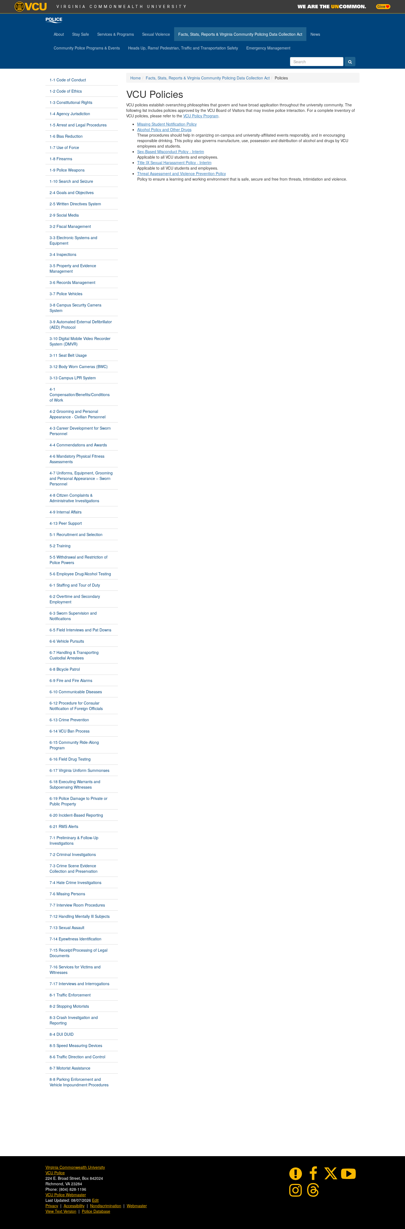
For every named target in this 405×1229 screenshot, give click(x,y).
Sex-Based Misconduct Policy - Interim (170, 151)
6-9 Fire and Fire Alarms (71, 680)
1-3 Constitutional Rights (71, 102)
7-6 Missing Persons (67, 893)
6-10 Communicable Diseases (76, 691)
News (315, 34)
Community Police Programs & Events (87, 48)
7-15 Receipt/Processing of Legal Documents (78, 952)
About (59, 34)
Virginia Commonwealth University (122, 6)
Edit (95, 1200)
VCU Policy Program (200, 115)
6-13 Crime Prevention (69, 719)
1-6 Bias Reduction (66, 136)
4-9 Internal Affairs (66, 512)
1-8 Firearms (61, 158)
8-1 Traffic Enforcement (70, 995)
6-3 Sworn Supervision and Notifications (73, 615)
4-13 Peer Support (66, 523)
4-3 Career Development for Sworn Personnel (80, 430)
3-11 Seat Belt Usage (68, 355)
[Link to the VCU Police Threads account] (313, 1189)
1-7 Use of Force (64, 147)
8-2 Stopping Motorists (69, 1006)
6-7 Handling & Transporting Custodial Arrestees (74, 655)
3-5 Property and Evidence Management (73, 268)
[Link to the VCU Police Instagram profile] (295, 1189)
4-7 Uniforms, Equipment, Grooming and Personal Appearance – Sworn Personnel (81, 478)
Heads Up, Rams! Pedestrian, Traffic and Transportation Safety (183, 48)
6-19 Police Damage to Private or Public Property (78, 801)
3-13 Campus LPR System (73, 377)
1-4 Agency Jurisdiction (70, 113)
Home (135, 78)
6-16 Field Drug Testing (70, 759)
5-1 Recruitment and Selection (76, 534)
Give (381, 6)
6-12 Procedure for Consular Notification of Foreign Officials (76, 705)
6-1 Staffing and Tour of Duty (75, 585)
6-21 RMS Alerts (64, 826)
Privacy (51, 1205)
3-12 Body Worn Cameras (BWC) (79, 366)
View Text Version (60, 1211)
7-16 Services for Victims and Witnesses (75, 969)
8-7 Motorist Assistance (70, 1068)
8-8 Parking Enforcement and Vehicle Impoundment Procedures (79, 1081)
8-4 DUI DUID (62, 1034)
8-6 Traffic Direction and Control (77, 1056)
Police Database (96, 1211)
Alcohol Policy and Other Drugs (164, 129)
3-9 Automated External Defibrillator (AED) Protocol (81, 324)
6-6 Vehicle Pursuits (67, 641)
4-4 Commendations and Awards (78, 445)
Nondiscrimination (105, 1205)
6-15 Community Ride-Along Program (74, 744)
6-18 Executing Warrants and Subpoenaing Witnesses (75, 784)
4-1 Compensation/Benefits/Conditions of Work (80, 394)
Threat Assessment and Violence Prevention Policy (181, 173)
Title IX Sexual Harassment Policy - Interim (174, 162)
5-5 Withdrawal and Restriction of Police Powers (78, 559)
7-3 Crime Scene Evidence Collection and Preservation (74, 868)
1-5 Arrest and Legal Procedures (78, 125)
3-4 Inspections (63, 254)
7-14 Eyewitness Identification (75, 938)
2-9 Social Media (64, 215)
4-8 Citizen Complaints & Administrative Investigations (74, 497)
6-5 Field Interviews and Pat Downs (80, 630)
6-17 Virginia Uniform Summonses (79, 770)
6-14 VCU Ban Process (70, 731)
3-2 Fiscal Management (70, 226)
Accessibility (74, 1205)
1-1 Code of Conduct (68, 79)
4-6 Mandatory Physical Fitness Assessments (77, 458)
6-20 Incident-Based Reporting (76, 815)
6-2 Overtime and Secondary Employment (75, 598)
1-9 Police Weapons (67, 170)
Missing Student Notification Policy (167, 124)
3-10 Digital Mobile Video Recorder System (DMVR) (80, 341)
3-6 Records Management (72, 282)
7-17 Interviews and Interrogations (79, 983)
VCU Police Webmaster (65, 1194)
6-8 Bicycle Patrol (65, 669)
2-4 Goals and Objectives (72, 192)
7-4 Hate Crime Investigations (75, 882)
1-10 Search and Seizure (71, 181)
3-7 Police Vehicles (66, 293)
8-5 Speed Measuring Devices (76, 1045)
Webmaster (137, 1205)
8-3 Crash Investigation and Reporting (74, 1020)
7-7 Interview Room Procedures (77, 905)
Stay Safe (80, 34)
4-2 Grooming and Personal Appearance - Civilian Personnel (78, 413)
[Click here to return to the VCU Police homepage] (53, 20)
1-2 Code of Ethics (66, 91)
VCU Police (55, 1172)
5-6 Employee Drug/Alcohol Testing (80, 573)
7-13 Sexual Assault (67, 927)
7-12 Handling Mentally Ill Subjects (80, 916)
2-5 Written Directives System (75, 203)
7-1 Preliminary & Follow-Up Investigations (74, 840)
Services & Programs (115, 34)
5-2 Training (60, 545)
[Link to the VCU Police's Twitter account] (331, 1172)
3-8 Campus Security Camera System (75, 307)
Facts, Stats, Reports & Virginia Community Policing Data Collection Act (240, 34)
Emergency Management (268, 48)
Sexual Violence (156, 34)
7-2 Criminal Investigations (73, 854)
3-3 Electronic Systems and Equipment (73, 240)
